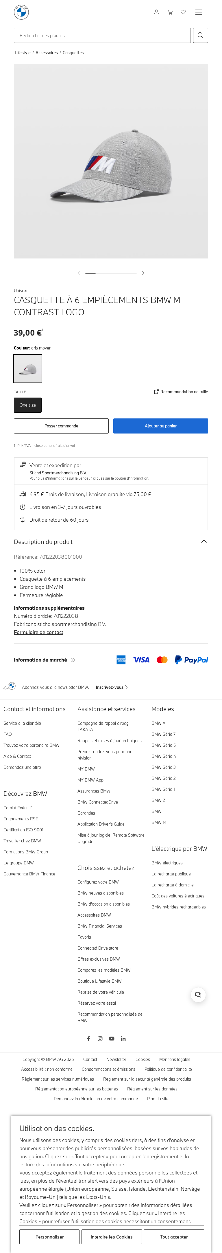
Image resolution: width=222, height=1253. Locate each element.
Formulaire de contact (38, 632)
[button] (200, 35)
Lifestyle (23, 52)
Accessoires (47, 52)
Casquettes (73, 52)
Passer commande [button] (61, 426)
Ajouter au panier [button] (161, 426)
